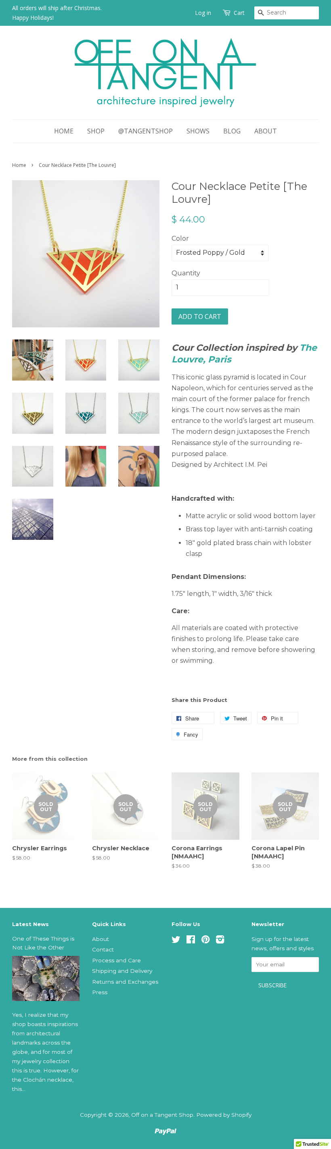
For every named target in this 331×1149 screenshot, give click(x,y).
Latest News (30, 924)
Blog (232, 131)
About (265, 131)
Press (99, 992)
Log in (203, 13)
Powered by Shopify (223, 1115)
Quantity (186, 273)
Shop (96, 131)
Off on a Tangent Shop (162, 1115)
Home (63, 131)
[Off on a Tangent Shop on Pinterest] (205, 941)
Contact (103, 949)
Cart (239, 13)
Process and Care (116, 960)
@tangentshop (145, 131)
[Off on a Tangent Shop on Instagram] (220, 941)
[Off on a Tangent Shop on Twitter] (176, 941)
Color (180, 238)
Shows (197, 131)
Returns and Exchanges (125, 981)
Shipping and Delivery (122, 971)
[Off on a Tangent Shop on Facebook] (190, 941)
